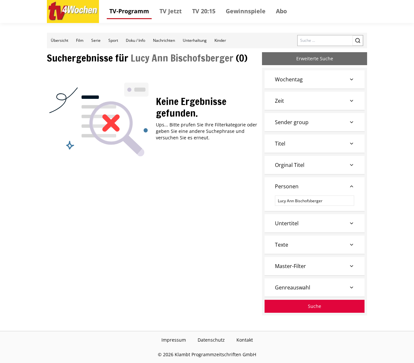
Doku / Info (135, 40)
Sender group (292, 122)
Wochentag (289, 79)
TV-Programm (129, 11)
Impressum (173, 340)
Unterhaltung (195, 40)
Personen (287, 186)
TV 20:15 (203, 11)
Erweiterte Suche (314, 58)
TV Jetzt (170, 11)
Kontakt (244, 340)
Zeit (279, 100)
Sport (113, 40)
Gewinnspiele (246, 11)
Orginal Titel (289, 165)
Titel (280, 143)
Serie (96, 40)
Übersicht (59, 40)
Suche (314, 306)
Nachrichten (164, 40)
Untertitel (287, 223)
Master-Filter (290, 266)
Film (79, 40)
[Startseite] (73, 11)
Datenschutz (211, 340)
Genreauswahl (292, 287)
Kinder (220, 40)
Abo (281, 11)
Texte (281, 244)
